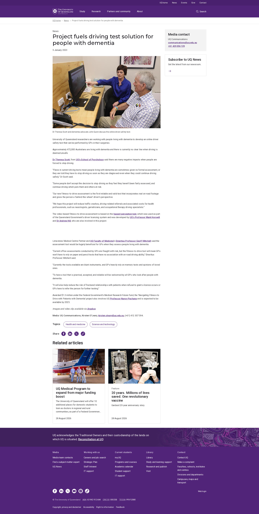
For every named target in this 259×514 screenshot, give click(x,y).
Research (96, 11)
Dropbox (91, 309)
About (140, 11)
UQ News (57, 466)
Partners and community (118, 11)
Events (184, 3)
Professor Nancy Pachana (123, 298)
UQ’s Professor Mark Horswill (145, 217)
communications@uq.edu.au (182, 42)
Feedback (120, 507)
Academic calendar (124, 466)
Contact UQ (182, 457)
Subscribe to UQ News (184, 59)
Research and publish (156, 466)
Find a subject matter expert (66, 462)
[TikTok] (87, 491)
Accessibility (88, 507)
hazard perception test (125, 214)
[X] (68, 491)
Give (193, 3)
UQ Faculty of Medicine (102, 241)
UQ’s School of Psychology (90, 159)
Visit (148, 471)
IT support (89, 471)
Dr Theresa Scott (61, 159)
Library (149, 457)
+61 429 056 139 (176, 46)
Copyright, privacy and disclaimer (67, 507)
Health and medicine (75, 324)
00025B (113, 500)
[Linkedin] (61, 491)
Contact (203, 3)
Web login (202, 491)
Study (82, 11)
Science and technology (103, 324)
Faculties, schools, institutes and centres (191, 468)
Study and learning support (159, 462)
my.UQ (118, 457)
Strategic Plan (90, 462)
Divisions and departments (190, 474)
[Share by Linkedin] (70, 334)
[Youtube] (74, 491)
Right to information (105, 507)
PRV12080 (131, 500)
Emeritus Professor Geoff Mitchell (133, 241)
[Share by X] (76, 334)
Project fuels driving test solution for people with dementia (97, 20)
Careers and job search (95, 457)
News (174, 3)
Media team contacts (63, 457)
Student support (122, 471)
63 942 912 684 (94, 500)
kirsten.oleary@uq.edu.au (111, 315)
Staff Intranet (90, 466)
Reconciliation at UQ (90, 439)
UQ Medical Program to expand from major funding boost (76, 392)
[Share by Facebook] (63, 334)
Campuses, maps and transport (187, 481)
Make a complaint (185, 462)
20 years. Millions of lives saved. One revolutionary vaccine (130, 397)
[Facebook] (55, 491)
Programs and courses (126, 462)
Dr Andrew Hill (64, 221)
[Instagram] (81, 491)
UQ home (164, 3)
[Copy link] (83, 334)
